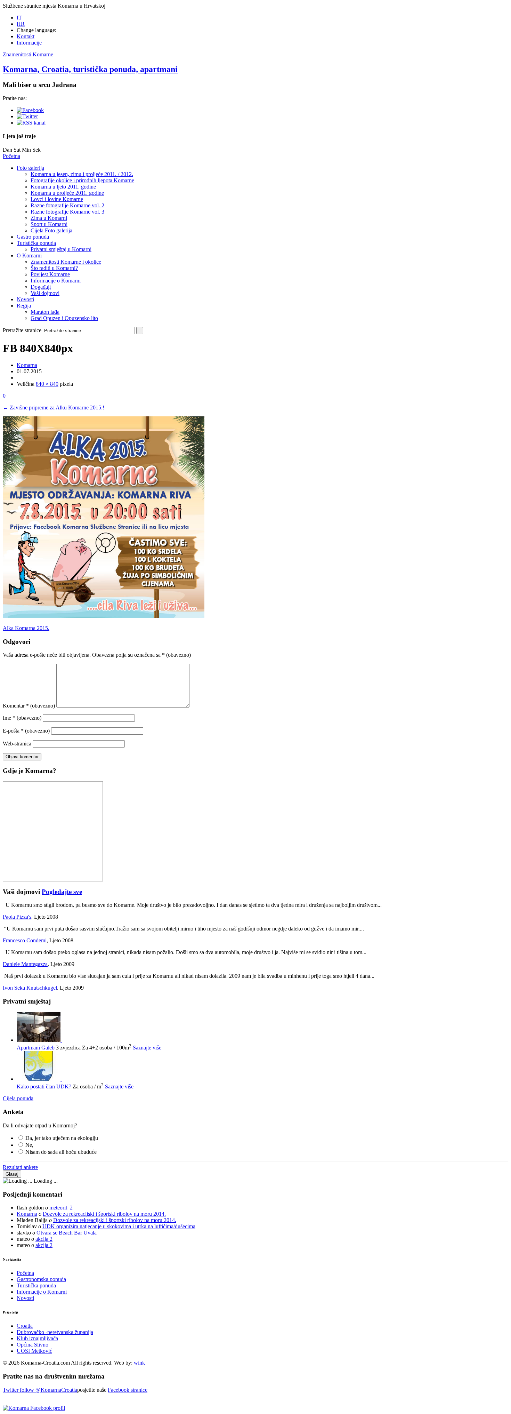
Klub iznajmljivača (37, 1338)
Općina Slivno (32, 1345)
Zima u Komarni (49, 218)
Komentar (29, 706)
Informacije (29, 43)
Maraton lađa (45, 312)
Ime (22, 718)
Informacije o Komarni (56, 280)
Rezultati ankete (20, 1167)
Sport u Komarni (49, 224)
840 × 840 (47, 384)
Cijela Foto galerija (51, 230)
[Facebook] (30, 110)
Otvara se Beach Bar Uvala (66, 1233)
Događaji (41, 287)
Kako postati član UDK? (44, 1086)
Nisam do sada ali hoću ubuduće (61, 1152)
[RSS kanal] (31, 123)
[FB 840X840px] (103, 616)
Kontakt (25, 36)
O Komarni (29, 255)
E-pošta (26, 731)
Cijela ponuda (18, 1098)
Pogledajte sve (62, 891)
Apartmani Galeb (36, 1047)
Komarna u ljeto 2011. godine (63, 187)
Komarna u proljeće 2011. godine (67, 193)
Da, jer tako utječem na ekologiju (61, 1138)
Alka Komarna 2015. (26, 628)
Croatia (25, 1326)
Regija (24, 306)
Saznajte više (147, 1047)
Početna (11, 156)
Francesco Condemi (25, 940)
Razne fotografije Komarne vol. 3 (67, 212)
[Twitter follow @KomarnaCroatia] (27, 116)
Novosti (25, 299)
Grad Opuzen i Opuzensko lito (64, 318)
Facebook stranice (127, 1390)
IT (19, 18)
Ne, (29, 1145)
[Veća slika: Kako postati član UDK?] (39, 1079)
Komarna (27, 365)
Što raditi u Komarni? (54, 268)
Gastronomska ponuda (41, 1279)
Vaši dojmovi (45, 293)
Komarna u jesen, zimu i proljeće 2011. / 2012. (82, 174)
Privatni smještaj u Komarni (61, 249)
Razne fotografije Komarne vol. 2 (67, 205)
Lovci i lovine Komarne (57, 199)
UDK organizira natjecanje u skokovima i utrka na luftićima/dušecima (118, 1226)
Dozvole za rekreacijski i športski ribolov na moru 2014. (104, 1214)
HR (21, 24)
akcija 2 (43, 1239)
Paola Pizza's (17, 917)
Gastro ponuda (33, 237)
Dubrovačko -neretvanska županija (55, 1332)
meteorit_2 (61, 1208)
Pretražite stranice (22, 330)
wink (139, 1363)
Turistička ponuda (36, 243)
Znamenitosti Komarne (28, 54)
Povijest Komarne (50, 274)
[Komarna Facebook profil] (34, 1408)
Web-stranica (17, 743)
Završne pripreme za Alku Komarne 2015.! (53, 407)
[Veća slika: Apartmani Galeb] (39, 1040)
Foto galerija (30, 168)
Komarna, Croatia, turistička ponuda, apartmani (90, 69)
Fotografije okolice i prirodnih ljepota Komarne (82, 180)
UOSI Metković (34, 1351)
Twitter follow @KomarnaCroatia (40, 1390)
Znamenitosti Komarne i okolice (66, 262)
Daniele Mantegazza (25, 964)
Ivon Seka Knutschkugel (30, 988)
